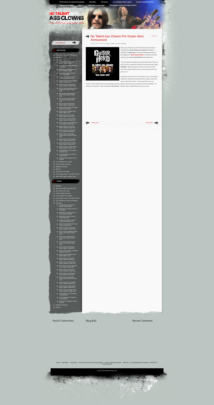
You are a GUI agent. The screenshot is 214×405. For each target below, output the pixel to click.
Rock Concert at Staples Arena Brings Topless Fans (67, 112)
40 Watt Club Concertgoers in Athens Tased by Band (67, 62)
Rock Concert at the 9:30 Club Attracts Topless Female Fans (67, 119)
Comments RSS (107, 364)
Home (58, 362)
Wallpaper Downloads (66, 5)
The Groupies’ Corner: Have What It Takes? (123, 5)
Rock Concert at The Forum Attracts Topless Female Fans (67, 127)
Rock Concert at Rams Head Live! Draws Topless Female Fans (67, 100)
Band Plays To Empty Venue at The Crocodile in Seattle (67, 70)
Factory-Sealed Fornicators (145, 2)
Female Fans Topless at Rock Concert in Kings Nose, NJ (67, 77)
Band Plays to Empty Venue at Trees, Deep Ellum (67, 73)
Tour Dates (104, 2)
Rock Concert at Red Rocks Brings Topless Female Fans (67, 104)
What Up (80, 5)
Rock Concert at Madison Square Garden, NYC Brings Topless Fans (68, 90)
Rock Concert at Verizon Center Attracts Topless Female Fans (67, 147)
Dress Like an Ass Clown (96, 5)
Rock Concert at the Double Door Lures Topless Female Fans (68, 123)
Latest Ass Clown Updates (118, 43)
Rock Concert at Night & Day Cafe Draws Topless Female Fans (67, 95)
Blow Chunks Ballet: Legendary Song (71, 8)
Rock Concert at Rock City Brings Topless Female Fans (68, 108)
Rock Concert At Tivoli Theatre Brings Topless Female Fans (67, 143)
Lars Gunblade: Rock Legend (122, 2)
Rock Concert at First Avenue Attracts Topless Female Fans (67, 85)
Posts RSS (153, 362)
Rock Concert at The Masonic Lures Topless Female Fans (67, 130)
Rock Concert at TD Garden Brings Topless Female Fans (67, 115)
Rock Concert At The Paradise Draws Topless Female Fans (67, 139)
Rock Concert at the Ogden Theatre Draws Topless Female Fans (67, 135)
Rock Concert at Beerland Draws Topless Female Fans (68, 81)
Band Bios (92, 2)
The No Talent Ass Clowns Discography (71, 2)
